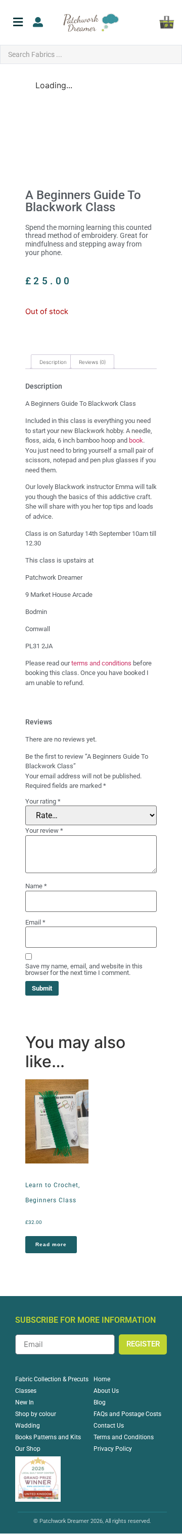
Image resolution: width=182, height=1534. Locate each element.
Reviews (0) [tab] (92, 362)
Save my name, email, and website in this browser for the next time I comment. (84, 969)
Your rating (43, 801)
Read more (51, 1244)
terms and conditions (101, 663)
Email (35, 922)
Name (36, 886)
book (136, 440)
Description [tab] (53, 362)
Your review (44, 830)
